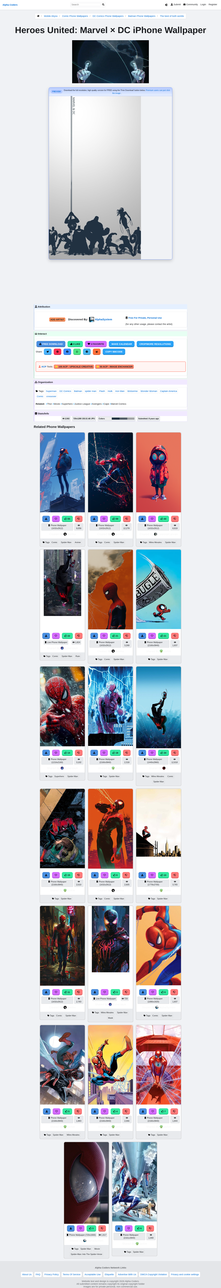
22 (68, 636)
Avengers (96, 404)
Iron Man (119, 391)
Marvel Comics (118, 404)
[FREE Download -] (71, 1228)
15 (68, 875)
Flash (102, 391)
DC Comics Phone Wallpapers (108, 16)
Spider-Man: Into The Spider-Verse (86, 1254)
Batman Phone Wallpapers (142, 16)
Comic (40, 396)
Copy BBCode (114, 351)
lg (167, 768)
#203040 (115, 419)
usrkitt (167, 651)
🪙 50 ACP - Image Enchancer (114, 366)
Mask (110, 1018)
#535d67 (123, 419)
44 (164, 519)
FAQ (38, 1274)
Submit (177, 4)
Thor (49, 404)
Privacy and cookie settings (185, 1274)
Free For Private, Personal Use (145, 318)
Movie (57, 404)
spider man (90, 391)
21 (116, 636)
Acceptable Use (93, 1274)
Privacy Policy (51, 1274)
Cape (106, 404)
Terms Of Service (71, 1274)
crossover (51, 396)
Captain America (168, 391)
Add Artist (57, 319)
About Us (27, 1274)
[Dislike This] (102, 1228)
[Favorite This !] (80, 1228)
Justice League (82, 404)
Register (213, 4)
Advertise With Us (127, 1274)
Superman (51, 391)
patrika (71, 534)
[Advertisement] (110, 281)
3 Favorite (97, 344)
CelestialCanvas (168, 534)
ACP (43, 366)
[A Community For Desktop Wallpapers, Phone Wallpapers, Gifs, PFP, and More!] (38, 16)
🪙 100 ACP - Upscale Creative (74, 366)
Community (192, 4)
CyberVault (71, 648)
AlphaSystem (103, 319)
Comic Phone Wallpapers (75, 16)
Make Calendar (122, 344)
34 (164, 753)
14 (68, 753)
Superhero (67, 404)
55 (68, 519)
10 (164, 875)
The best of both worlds (172, 16)
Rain (78, 656)
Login (203, 4)
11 (68, 992)
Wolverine (132, 391)
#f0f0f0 (108, 419)
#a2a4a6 (130, 419)
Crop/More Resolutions (155, 344)
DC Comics (65, 391)
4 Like (76, 344)
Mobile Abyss (51, 16)
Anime (78, 542)
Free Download (52, 344)
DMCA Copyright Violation (153, 1274)
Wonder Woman (149, 391)
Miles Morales (155, 542)
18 (116, 753)
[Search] (103, 4)
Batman (78, 391)
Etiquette (109, 1274)
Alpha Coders (10, 5)
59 (116, 519)
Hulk (110, 391)
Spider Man (66, 542)
